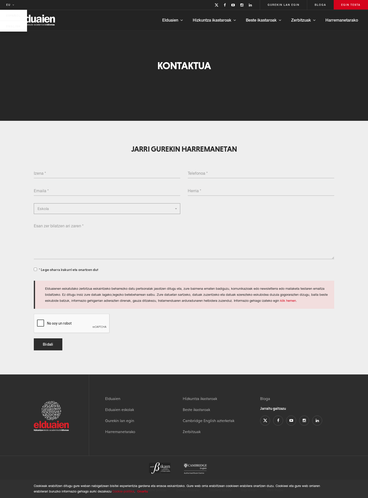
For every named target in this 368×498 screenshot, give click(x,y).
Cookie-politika (123, 491)
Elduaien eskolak (119, 409)
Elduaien (170, 20)
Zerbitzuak (301, 20)
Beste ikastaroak (261, 20)
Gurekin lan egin (119, 420)
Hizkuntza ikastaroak (212, 20)
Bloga (265, 398)
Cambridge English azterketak (208, 420)
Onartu (142, 491)
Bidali (48, 344)
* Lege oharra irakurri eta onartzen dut (68, 270)
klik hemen (288, 301)
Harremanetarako (341, 20)
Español (13, 15)
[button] (107, 208)
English (13, 26)
